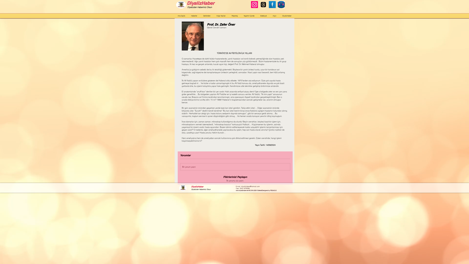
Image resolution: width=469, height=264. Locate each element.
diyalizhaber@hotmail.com (250, 186)
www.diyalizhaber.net (242, 190)
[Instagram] (254, 4)
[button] (194, 15)
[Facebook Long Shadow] (272, 4)
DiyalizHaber (200, 3)
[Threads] (263, 4)
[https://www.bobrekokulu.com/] (281, 4)
